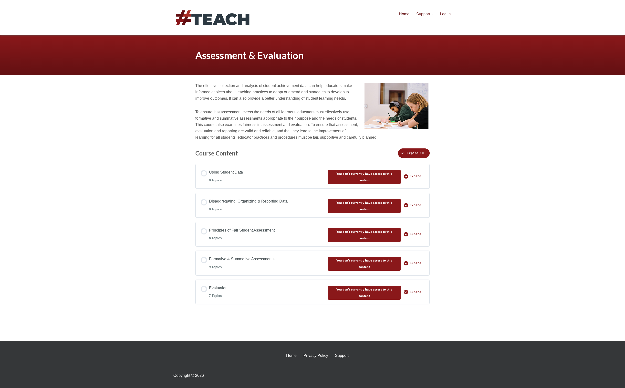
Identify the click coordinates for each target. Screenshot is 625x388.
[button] (432, 14)
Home (404, 14)
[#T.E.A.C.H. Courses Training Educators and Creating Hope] (213, 17)
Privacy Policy (315, 355)
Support (342, 355)
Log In (445, 14)
